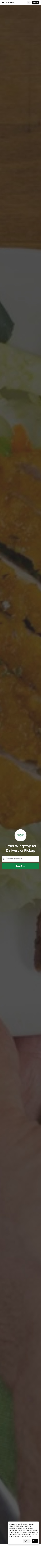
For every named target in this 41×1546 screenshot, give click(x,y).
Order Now (20, 866)
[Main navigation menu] (3, 2)
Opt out (26, 1541)
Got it (35, 1541)
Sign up (35, 2)
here (29, 1536)
